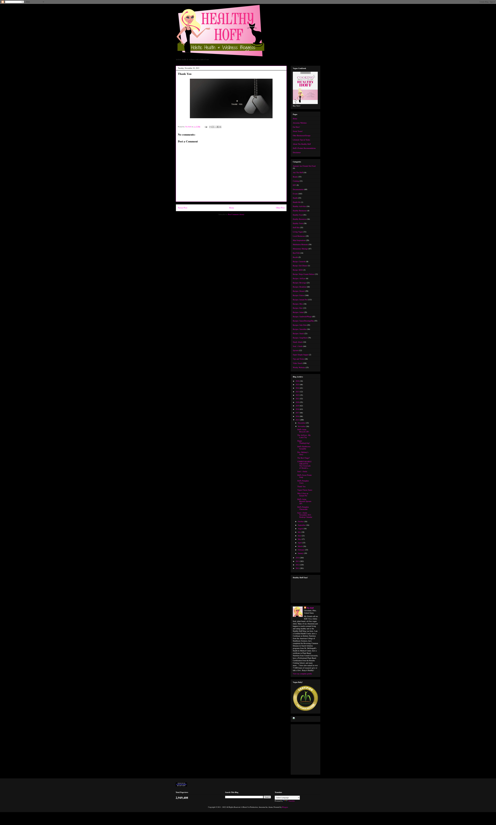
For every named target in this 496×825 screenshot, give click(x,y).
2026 (298, 381)
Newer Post (182, 207)
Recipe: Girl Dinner (300, 265)
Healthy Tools (298, 223)
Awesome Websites (300, 123)
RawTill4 (296, 253)
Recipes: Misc (298, 304)
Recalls (295, 257)
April (300, 542)
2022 (298, 395)
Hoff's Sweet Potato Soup (304, 476)
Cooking (296, 181)
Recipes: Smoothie (299, 329)
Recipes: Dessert (299, 291)
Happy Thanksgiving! (303, 442)
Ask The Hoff (298, 172)
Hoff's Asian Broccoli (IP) (303, 430)
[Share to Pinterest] (220, 127)
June (300, 535)
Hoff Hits (296, 227)
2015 (298, 420)
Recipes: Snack (298, 333)
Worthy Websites (299, 367)
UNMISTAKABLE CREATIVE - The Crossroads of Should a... (304, 464)
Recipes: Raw (298, 308)
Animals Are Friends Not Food (304, 166)
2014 (298, 557)
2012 (298, 564)
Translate (291, 801)
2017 (298, 412)
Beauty (295, 176)
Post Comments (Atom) (236, 214)
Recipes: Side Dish (300, 325)
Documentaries (298, 189)
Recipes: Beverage (299, 282)
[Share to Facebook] (217, 127)
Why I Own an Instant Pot (302, 494)
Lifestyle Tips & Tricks (301, 140)
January (301, 553)
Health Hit (296, 202)
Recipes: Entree (298, 295)
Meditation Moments (300, 244)
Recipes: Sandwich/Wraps (302, 316)
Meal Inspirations (299, 240)
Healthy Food (298, 215)
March (300, 546)
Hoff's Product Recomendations (304, 148)
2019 (298, 405)
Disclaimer (297, 152)
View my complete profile (302, 673)
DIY (294, 185)
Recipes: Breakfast (299, 287)
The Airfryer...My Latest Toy (304, 436)
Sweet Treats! (298, 131)
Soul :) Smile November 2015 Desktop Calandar (304, 515)
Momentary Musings (300, 248)
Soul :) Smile (298, 346)
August (301, 528)
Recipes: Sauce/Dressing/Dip (303, 321)
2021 (298, 398)
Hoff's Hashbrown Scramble (303, 447)
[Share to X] (215, 127)
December (302, 423)
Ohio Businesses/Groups (301, 135)
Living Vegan (298, 232)
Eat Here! (296, 127)
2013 (298, 561)
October (301, 521)
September (302, 525)
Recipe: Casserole (299, 261)
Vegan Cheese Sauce (304, 490)
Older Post (280, 207)
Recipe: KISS (298, 270)
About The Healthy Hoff (302, 144)
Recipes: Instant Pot (300, 299)
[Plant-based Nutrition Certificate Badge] (294, 718)
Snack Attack (298, 342)
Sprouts (295, 350)
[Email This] (210, 127)
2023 (298, 391)
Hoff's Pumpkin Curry (303, 481)
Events (295, 193)
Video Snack (297, 363)
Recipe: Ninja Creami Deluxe (303, 274)
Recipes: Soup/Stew (300, 337)
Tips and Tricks (298, 359)
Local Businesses (299, 236)
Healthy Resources (299, 219)
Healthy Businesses (300, 210)
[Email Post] (206, 126)
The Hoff (310, 608)
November (302, 426)
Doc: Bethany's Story (302, 453)
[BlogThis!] (213, 127)
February (301, 549)
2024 (298, 388)
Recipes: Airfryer (299, 278)
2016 (298, 416)
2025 (298, 384)
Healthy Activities (299, 206)
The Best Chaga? (303, 458)
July (299, 532)
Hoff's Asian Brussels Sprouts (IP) (304, 501)
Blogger (285, 807)
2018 (298, 409)
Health (295, 198)
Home (231, 207)
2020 (298, 402)
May (300, 539)
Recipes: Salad (298, 312)
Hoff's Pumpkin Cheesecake (303, 508)
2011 (298, 568)
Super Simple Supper (300, 354)
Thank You (301, 486)
